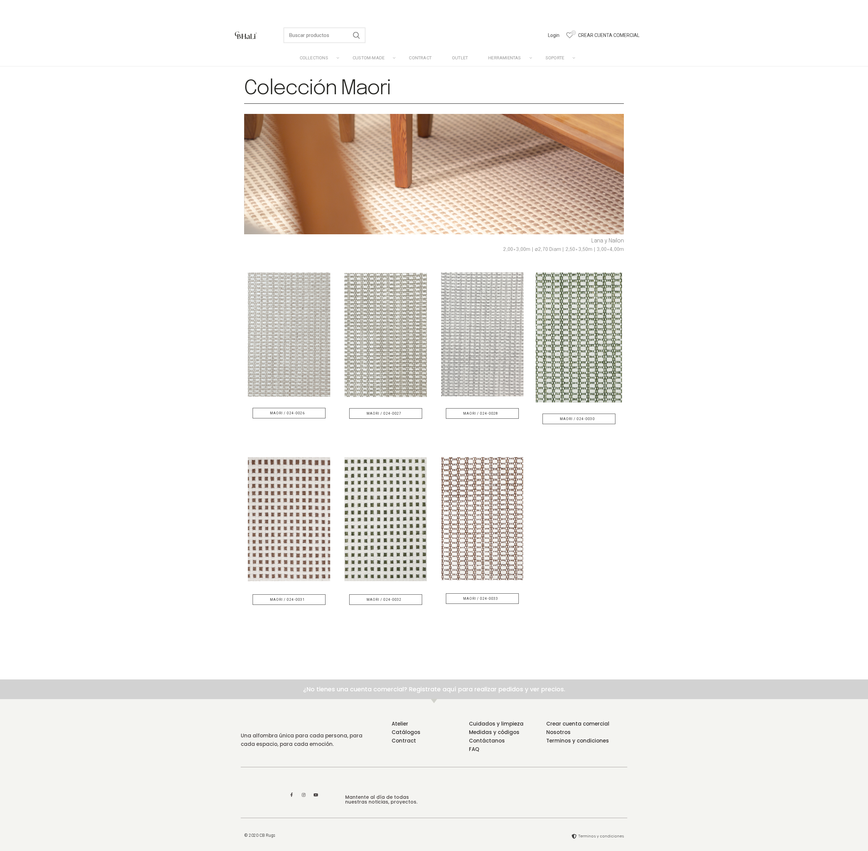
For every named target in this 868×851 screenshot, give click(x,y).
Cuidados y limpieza (496, 723)
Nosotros (558, 732)
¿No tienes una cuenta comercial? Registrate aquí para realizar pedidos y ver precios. (434, 689)
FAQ (474, 749)
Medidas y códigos (494, 732)
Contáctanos (487, 740)
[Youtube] (316, 795)
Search (356, 35)
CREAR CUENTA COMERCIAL (608, 35)
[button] (289, 413)
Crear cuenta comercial (577, 723)
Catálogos (406, 732)
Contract (404, 740)
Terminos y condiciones (577, 740)
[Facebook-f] (292, 795)
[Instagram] (304, 795)
